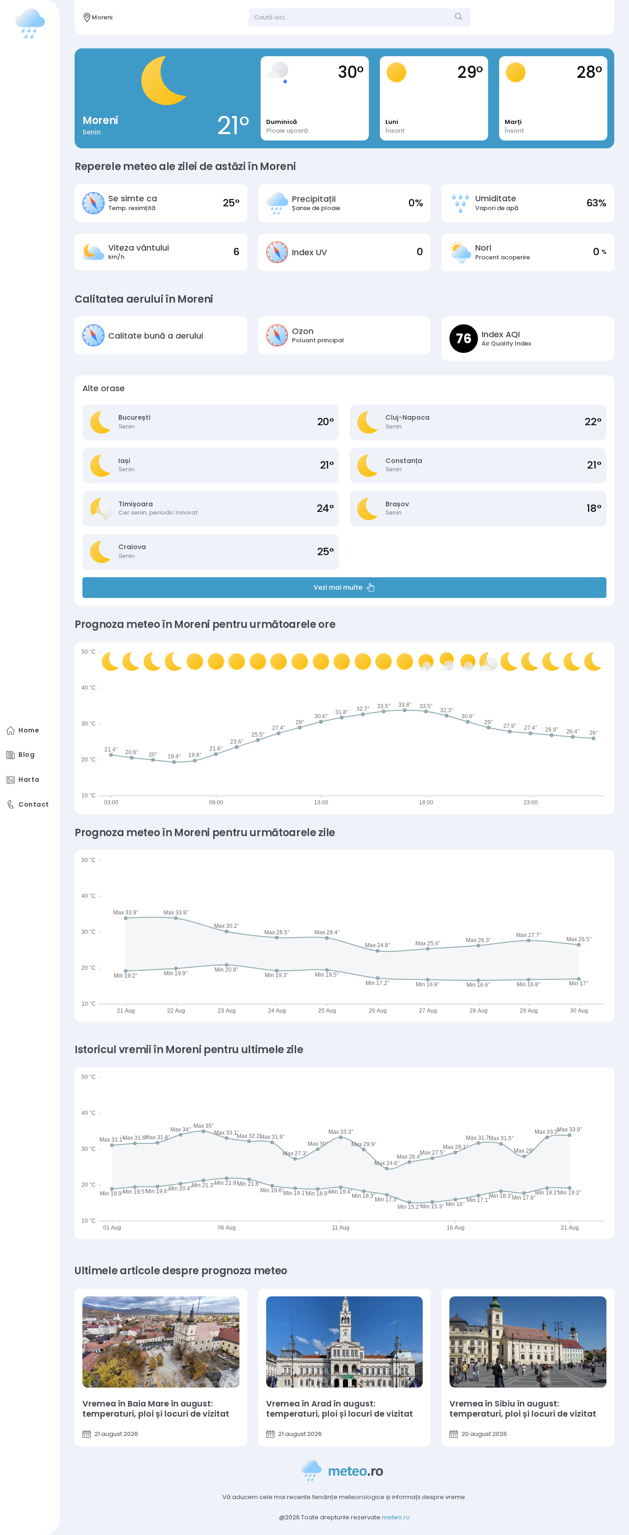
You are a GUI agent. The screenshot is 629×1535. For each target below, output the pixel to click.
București (134, 418)
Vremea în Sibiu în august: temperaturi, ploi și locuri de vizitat (522, 1408)
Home (28, 730)
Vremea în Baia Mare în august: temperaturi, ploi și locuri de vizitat (155, 1408)
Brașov (397, 504)
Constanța (403, 461)
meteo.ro (396, 1517)
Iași (124, 461)
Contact (33, 804)
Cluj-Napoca (407, 418)
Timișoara (135, 504)
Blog (26, 754)
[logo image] (30, 23)
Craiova (132, 547)
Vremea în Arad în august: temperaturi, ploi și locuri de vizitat (339, 1408)
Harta (28, 779)
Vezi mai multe (338, 587)
